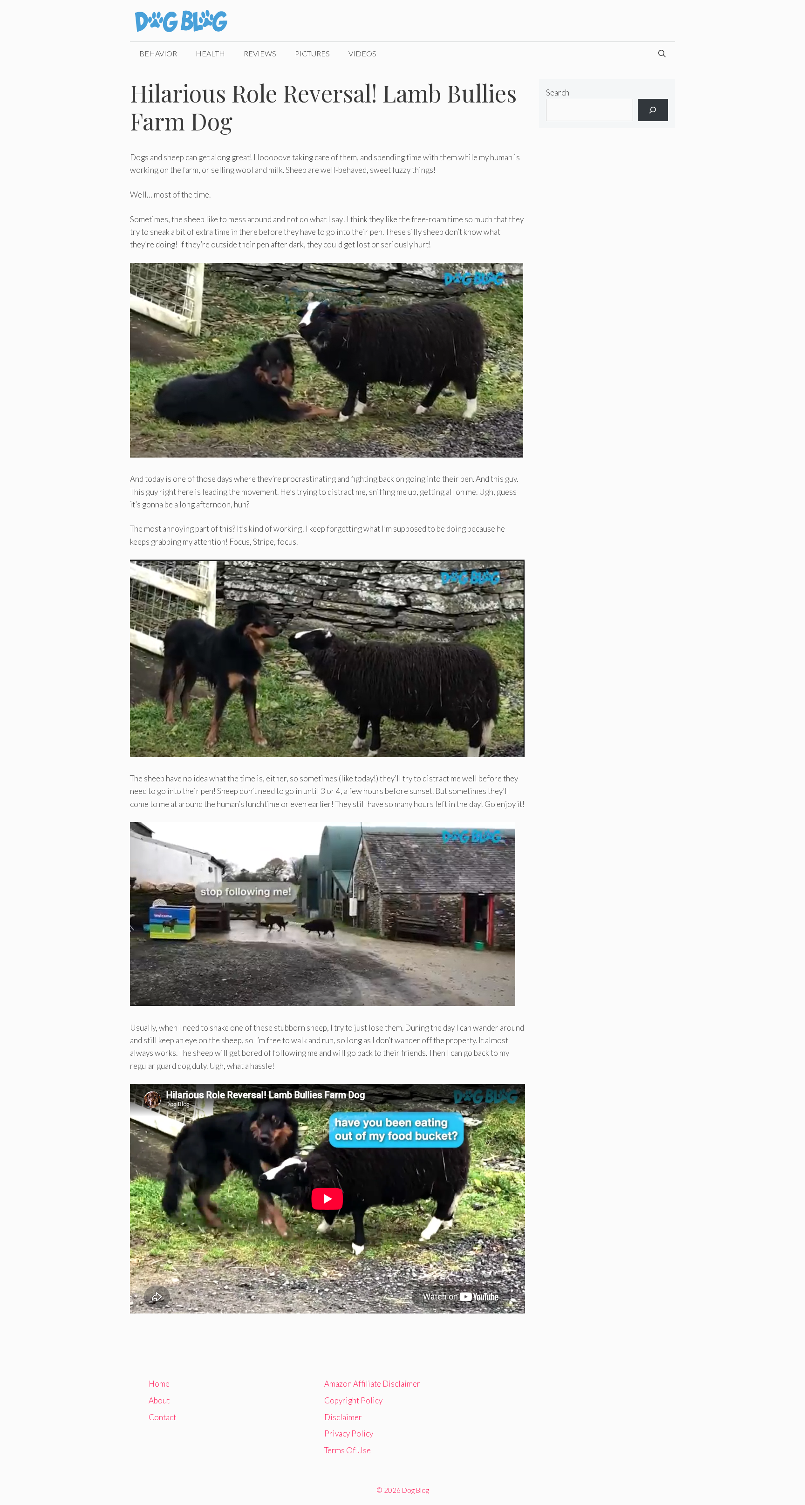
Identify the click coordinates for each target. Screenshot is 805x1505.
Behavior (158, 53)
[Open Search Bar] (662, 53)
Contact (162, 1417)
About (159, 1400)
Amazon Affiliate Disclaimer (372, 1384)
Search (557, 92)
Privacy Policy (348, 1433)
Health (210, 53)
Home (159, 1384)
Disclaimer (343, 1417)
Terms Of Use (347, 1450)
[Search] (653, 110)
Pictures (312, 53)
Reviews (260, 53)
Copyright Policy (353, 1400)
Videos (362, 53)
